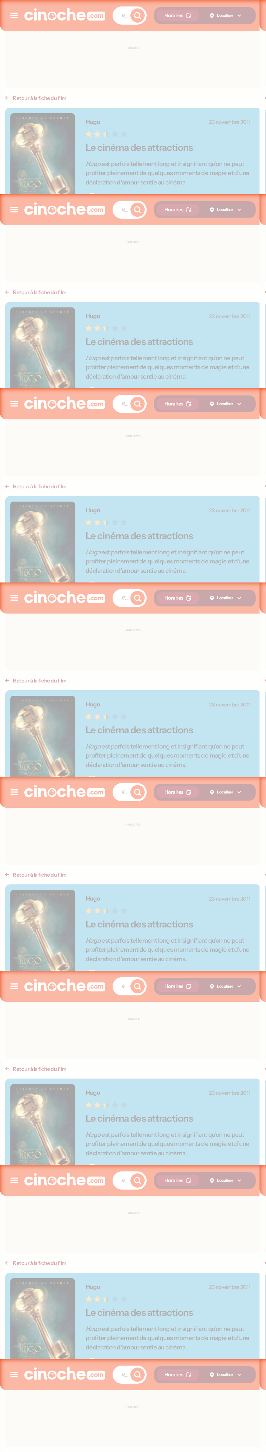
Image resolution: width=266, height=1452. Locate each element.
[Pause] (133, 726)
